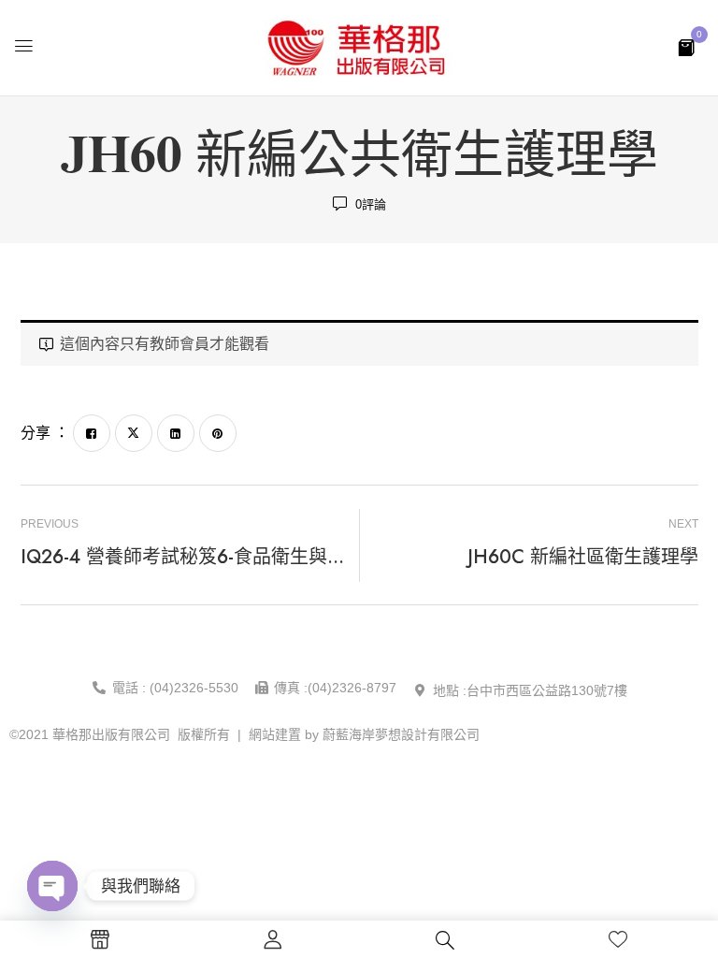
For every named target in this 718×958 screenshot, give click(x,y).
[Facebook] (91, 433)
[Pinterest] (218, 433)
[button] (686, 46)
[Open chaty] (52, 886)
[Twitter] (133, 433)
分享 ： (45, 433)
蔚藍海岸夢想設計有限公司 (401, 734)
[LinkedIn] (175, 433)
